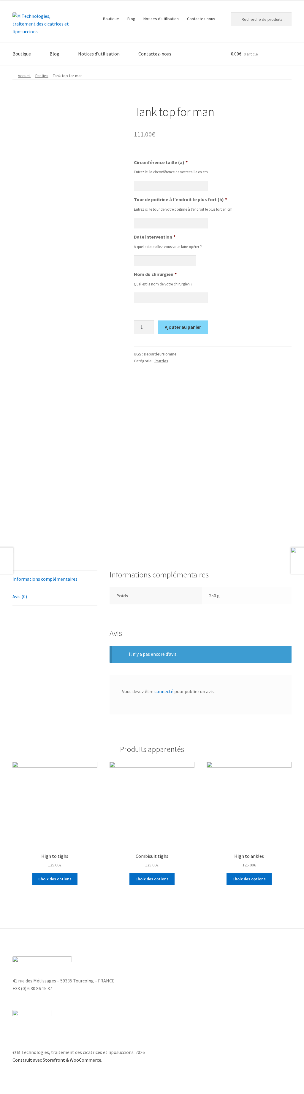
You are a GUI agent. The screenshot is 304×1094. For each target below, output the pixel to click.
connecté (163, 691)
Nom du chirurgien (155, 274)
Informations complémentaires (44, 579)
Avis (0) (19, 596)
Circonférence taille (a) (161, 162)
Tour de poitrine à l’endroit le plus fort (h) (180, 199)
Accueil (24, 75)
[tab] (54, 579)
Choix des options (55, 879)
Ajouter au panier (183, 327)
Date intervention (154, 237)
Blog (131, 18)
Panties (41, 75)
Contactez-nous (201, 18)
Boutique (111, 18)
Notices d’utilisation (161, 18)
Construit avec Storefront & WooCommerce (56, 1060)
